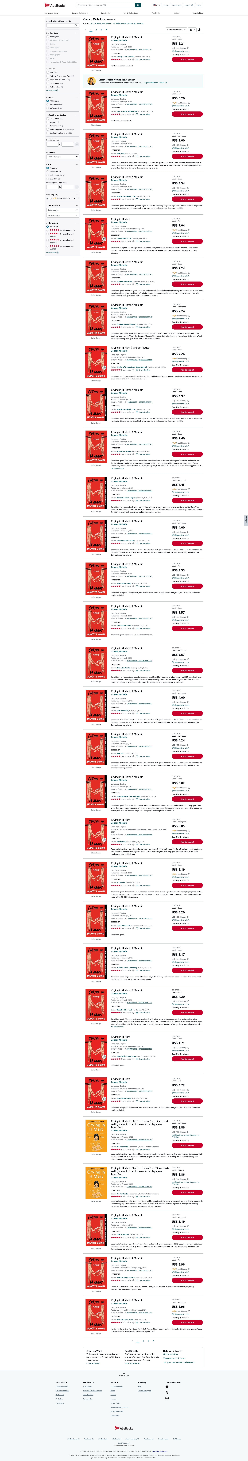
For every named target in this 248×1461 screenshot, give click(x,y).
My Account (176, 5)
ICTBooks (121, 882)
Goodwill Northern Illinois (128, 796)
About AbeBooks (117, 1386)
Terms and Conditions (159, 1451)
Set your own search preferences (179, 1362)
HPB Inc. (120, 753)
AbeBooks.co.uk (73, 1439)
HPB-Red (121, 153)
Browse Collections (80, 13)
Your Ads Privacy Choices (119, 1407)
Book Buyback (88, 1395)
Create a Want (93, 1363)
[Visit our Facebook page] (167, 1387)
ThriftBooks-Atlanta (126, 1277)
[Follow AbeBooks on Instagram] (167, 1398)
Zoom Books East (124, 281)
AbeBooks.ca (149, 1439)
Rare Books (105, 13)
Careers (113, 1395)
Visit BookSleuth (132, 1363)
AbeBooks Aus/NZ (132, 1439)
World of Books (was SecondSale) (132, 367)
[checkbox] (47, 36)
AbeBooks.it (116, 1439)
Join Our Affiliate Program (92, 1391)
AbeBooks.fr (102, 1439)
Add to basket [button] (187, 59)
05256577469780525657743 (139, 49)
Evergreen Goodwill (125, 56)
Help (199, 5)
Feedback (246, 520)
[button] (85, 29)
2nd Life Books (123, 668)
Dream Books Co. (124, 238)
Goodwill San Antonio (126, 1056)
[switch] (49, 198)
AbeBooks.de (89, 1439)
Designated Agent (117, 1411)
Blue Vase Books (124, 451)
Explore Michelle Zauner (154, 82)
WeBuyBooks (122, 1147)
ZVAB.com (177, 1439)
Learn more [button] (51, 252)
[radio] (47, 104)
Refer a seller (87, 1399)
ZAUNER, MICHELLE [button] (102, 23)
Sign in (166, 5)
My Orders (59, 1399)
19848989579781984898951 (139, 402)
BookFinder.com (124, 1444)
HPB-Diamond (123, 1235)
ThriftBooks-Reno (125, 1320)
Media (113, 1391)
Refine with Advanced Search (129, 23)
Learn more (51, 90)
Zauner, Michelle (119, 40)
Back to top (124, 1375)
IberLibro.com (163, 1439)
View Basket (60, 1403)
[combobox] (105, 5)
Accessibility (115, 1415)
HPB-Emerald (122, 710)
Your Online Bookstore (127, 111)
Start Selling (198, 13)
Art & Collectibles (131, 13)
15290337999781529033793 (139, 1139)
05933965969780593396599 (139, 231)
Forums (113, 1399)
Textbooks (156, 13)
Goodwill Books (124, 583)
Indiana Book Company (127, 967)
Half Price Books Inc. (126, 540)
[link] (199, 30)
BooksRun (121, 842)
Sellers (176, 13)
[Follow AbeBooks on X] (167, 1392)
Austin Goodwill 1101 (126, 196)
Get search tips (170, 1354)
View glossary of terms (174, 1358)
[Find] (138, 5)
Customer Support (144, 1391)
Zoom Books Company (127, 324)
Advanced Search (52, 13)
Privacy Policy (115, 1403)
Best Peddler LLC (124, 1010)
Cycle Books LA (123, 925)
